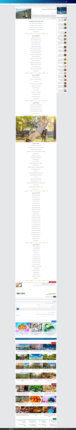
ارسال (17, 308)
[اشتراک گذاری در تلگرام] (19, 293)
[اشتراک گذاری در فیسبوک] (22, 293)
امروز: (66, 2)
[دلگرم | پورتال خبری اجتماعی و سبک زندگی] (65, 1)
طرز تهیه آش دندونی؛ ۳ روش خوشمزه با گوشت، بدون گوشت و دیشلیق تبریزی (49, 393)
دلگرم (25, 425)
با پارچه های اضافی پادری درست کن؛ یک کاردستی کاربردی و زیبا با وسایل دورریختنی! (22, 415)
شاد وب (44, 425)
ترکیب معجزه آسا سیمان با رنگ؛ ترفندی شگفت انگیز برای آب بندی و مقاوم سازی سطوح (49, 415)
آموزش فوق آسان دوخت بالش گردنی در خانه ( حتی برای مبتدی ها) (49, 404)
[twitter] (10, 429)
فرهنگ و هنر (44, 422)
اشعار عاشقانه (47, 296)
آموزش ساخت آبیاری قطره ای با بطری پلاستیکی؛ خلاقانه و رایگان (22, 404)
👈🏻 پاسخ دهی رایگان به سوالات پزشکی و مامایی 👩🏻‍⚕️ (36, 338)
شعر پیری (50, 296)
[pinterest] (13, 429)
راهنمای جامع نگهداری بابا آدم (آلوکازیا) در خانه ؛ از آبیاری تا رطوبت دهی (36, 393)
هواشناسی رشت (33, 425)
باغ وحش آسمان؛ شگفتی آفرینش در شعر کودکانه (61, 15)
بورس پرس (24, 422)
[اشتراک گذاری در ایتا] (21, 293)
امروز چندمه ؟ (54, 422)
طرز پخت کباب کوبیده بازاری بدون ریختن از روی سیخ (36, 415)
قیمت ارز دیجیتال (33, 422)
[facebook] (11, 429)
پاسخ (52, 315)
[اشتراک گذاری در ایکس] (18, 293)
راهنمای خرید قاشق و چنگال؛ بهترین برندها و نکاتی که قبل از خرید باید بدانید (22, 393)
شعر (52, 296)
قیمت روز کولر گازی (53, 425)
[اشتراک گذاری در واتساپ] (24, 293)
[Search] (9, 4)
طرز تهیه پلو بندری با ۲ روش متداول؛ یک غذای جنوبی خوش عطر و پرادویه (36, 404)
